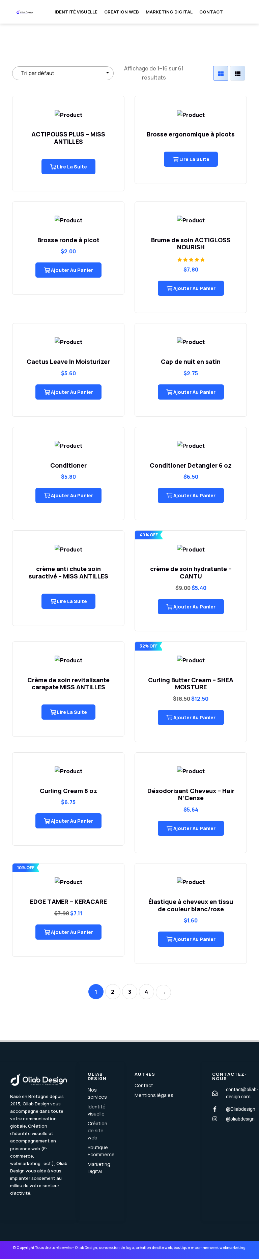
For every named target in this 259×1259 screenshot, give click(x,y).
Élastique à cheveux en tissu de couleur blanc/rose (190, 905)
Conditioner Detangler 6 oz (191, 465)
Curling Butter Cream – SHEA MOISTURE (190, 683)
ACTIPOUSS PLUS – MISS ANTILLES (68, 138)
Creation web (121, 12)
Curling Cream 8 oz (68, 791)
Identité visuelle (76, 12)
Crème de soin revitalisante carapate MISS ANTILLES (68, 683)
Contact (211, 12)
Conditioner (68, 465)
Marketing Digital (169, 12)
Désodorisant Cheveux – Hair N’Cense (190, 794)
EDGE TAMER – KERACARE (68, 902)
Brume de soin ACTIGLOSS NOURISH (191, 243)
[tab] (220, 73)
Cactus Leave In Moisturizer (68, 361)
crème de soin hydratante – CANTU (191, 572)
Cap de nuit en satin (191, 361)
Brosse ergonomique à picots (191, 134)
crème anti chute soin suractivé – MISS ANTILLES (68, 572)
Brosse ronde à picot (68, 240)
